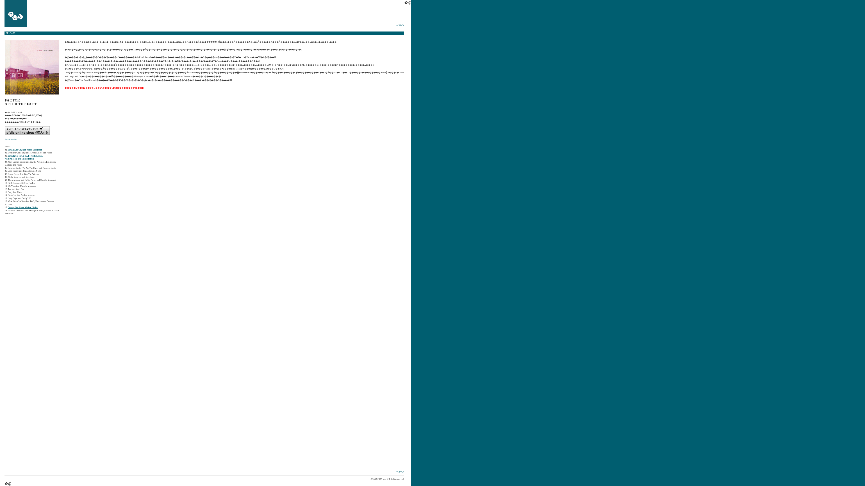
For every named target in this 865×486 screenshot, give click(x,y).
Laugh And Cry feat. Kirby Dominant (25, 150)
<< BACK (400, 25)
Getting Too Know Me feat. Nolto (23, 207)
